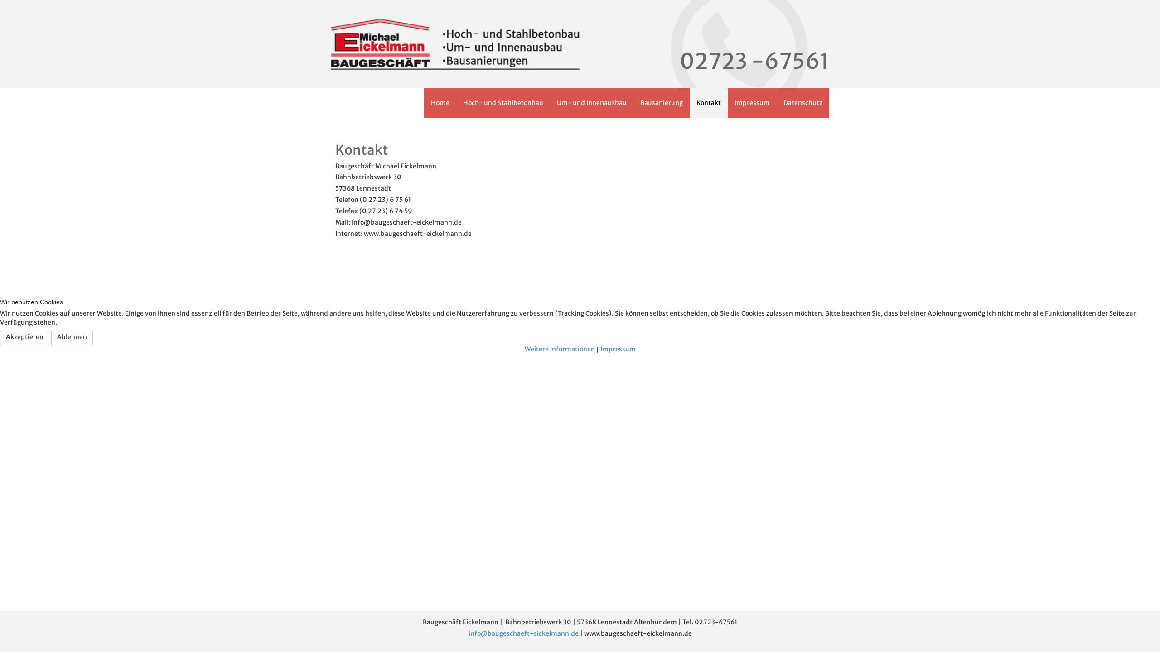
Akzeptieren (25, 337)
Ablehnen (72, 337)
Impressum (618, 349)
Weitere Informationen (560, 349)
